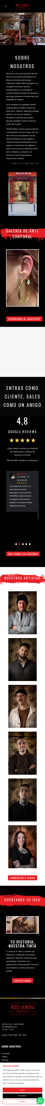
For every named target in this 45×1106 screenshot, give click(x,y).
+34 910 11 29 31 (8, 1029)
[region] (22, 1084)
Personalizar (22, 1096)
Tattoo (4, 1057)
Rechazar (22, 1101)
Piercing (5, 1060)
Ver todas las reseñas (23, 554)
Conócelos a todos (22, 878)
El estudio (6, 1053)
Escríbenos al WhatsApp (24, 319)
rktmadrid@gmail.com (9, 1027)
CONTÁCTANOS (22, 981)
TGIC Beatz (25, 474)
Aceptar (22, 1090)
